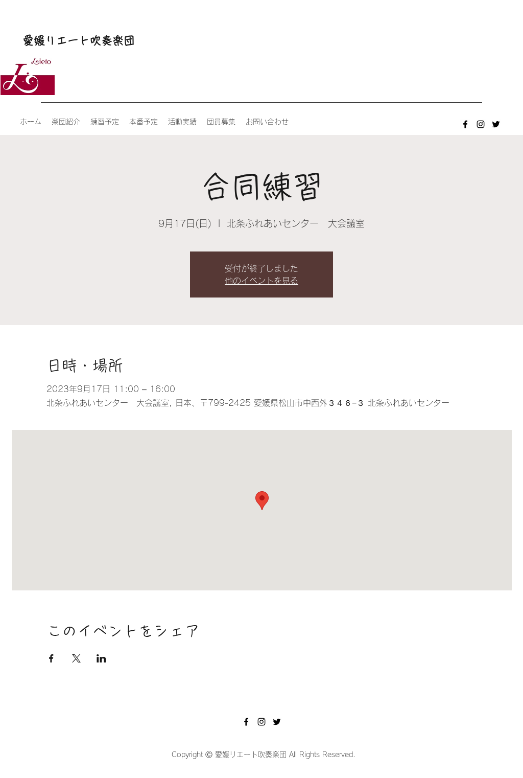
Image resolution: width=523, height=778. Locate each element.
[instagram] (481, 124)
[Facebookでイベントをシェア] (51, 658)
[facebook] (465, 124)
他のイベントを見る (261, 281)
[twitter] (496, 124)
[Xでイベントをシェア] (76, 658)
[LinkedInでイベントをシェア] (101, 658)
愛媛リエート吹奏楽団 (78, 40)
